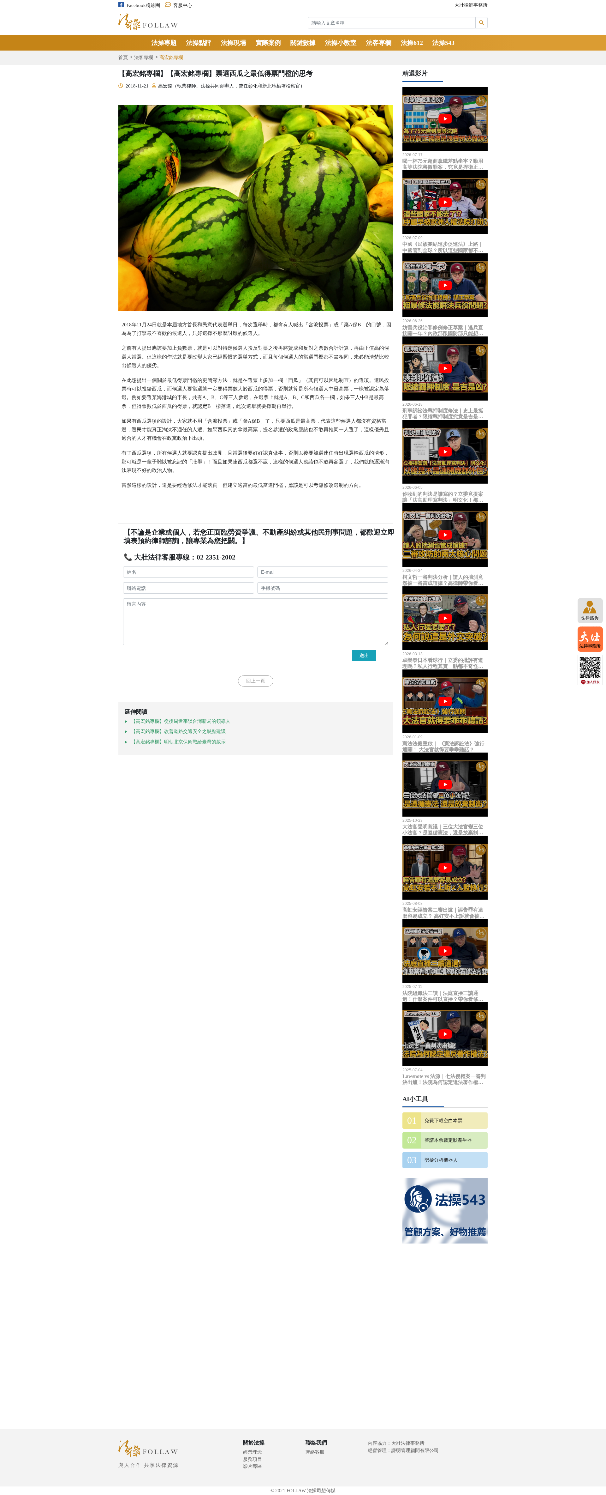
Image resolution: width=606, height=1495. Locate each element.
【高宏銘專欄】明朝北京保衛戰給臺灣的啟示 (178, 741)
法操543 (443, 42)
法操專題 (164, 42)
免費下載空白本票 (443, 1120)
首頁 (123, 57)
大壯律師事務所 (471, 5)
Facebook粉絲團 (143, 5)
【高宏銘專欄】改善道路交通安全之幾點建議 (178, 731)
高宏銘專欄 (171, 57)
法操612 (412, 42)
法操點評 (198, 42)
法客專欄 (378, 42)
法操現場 (233, 42)
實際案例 (268, 42)
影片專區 (252, 1466)
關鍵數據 (303, 42)
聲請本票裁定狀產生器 (448, 1140)
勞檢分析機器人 (441, 1160)
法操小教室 (341, 42)
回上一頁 (255, 680)
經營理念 (252, 1452)
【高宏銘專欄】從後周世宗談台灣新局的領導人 (180, 721)
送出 (364, 655)
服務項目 (252, 1459)
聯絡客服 (315, 1452)
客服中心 (182, 5)
